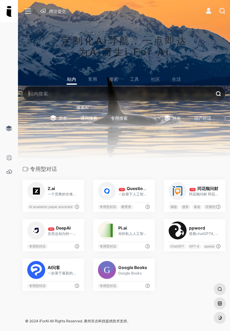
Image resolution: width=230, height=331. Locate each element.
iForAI (44, 321)
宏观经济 (212, 207)
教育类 (126, 207)
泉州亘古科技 (94, 321)
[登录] (208, 11)
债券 (185, 207)
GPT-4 (194, 246)
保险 (173, 207)
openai (209, 246)
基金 (197, 207)
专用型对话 (108, 207)
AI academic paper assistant (50, 207)
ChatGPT (177, 246)
